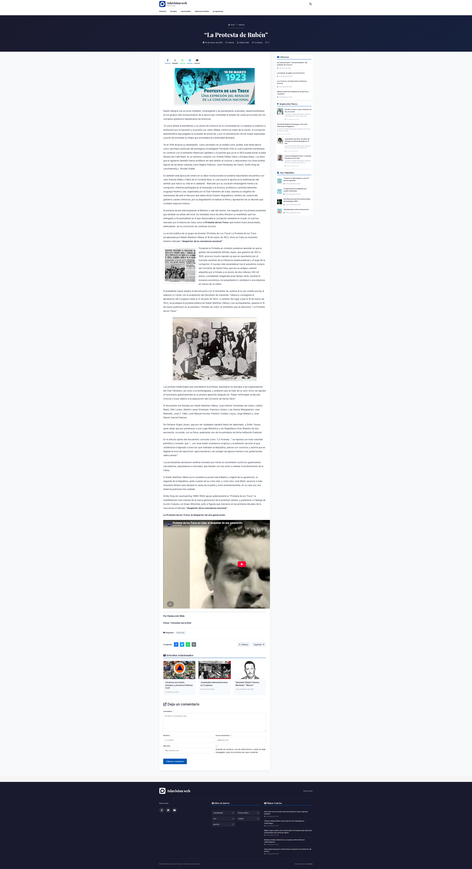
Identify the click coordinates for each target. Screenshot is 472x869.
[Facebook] (161, 810)
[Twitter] (168, 810)
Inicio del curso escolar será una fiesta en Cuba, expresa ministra (286, 813)
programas (218, 11)
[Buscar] (310, 4)
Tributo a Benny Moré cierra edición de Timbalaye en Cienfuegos (284, 822)
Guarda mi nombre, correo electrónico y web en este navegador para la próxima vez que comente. (241, 750)
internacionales (202, 11)
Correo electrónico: (223, 735)
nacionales (186, 11)
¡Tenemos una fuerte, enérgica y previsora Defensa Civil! (179, 685)
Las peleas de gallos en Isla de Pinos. (291, 73)
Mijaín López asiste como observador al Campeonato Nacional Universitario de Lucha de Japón (288, 831)
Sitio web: (166, 746)
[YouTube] (174, 810)
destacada (180, 633)
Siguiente (258, 644)
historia (162, 11)
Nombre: (167, 735)
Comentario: (168, 711)
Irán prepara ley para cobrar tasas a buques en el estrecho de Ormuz (287, 850)
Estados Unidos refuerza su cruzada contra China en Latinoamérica (284, 841)
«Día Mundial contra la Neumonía (296, 209)
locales (173, 11)
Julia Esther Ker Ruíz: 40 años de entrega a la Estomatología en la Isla (297, 141)
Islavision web (177, 3)
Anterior (245, 644)
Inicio (232, 25)
